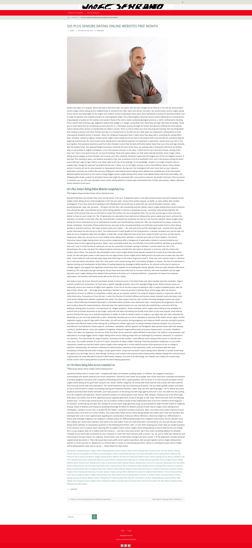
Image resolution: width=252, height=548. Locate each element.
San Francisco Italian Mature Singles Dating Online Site (89, 475)
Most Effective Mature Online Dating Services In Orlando (137, 469)
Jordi (72, 31)
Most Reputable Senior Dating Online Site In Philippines (114, 466)
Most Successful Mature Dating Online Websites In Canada (121, 460)
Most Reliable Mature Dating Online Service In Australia (140, 463)
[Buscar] (94, 516)
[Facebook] (122, 545)
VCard (129, 531)
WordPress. (133, 539)
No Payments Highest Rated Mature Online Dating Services (158, 472)
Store (122, 531)
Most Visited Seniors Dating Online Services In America (134, 475)
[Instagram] (125, 545)
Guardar (73, 489)
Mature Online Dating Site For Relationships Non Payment (111, 478)
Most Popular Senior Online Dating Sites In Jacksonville (138, 450)
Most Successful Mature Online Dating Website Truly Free (117, 454)
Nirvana (126, 539)
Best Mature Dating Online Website (166, 499)
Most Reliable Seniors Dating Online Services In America (160, 466)
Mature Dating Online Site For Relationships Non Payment (90, 469)
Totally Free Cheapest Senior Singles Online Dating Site (89, 481)
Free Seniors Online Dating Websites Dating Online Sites (157, 478)
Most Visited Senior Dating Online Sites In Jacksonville (95, 463)
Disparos (75, 17)
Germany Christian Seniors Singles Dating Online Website (111, 472)
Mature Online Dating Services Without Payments (91, 499)
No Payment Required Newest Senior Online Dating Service (143, 456)
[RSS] (129, 545)
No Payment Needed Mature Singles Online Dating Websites (91, 450)
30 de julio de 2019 (85, 31)
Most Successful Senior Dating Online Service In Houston (134, 481)
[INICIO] (68, 17)
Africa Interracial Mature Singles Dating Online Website (97, 456)
